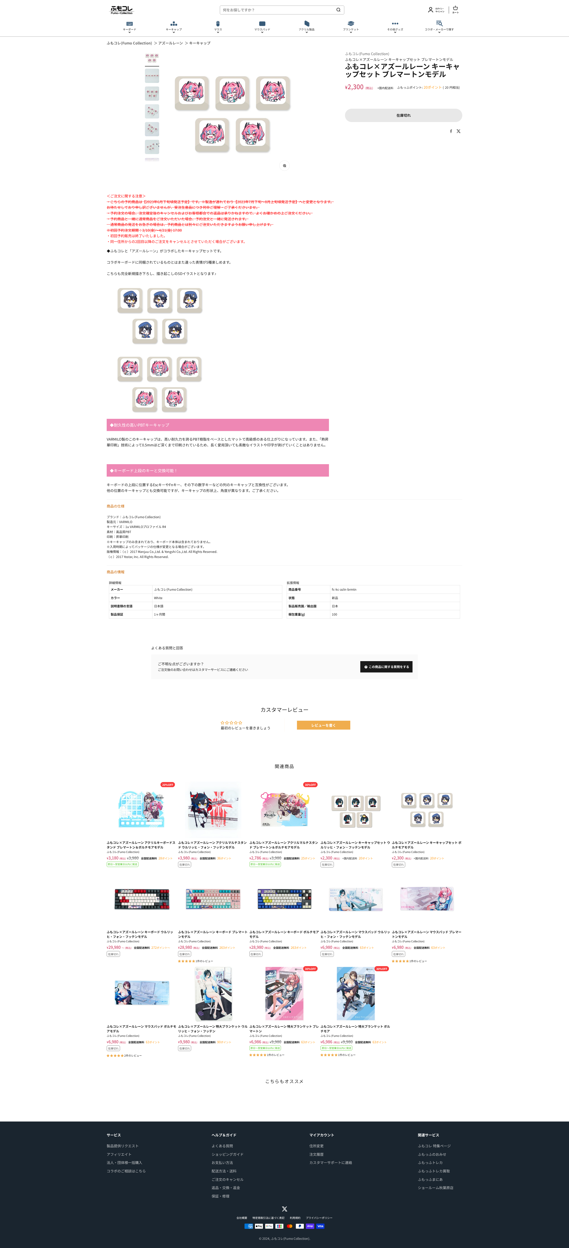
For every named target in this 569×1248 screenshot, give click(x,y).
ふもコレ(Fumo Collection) (129, 43)
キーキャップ (174, 29)
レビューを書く (323, 725)
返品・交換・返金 (226, 1187)
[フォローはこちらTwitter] (285, 1209)
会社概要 (241, 1218)
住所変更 (316, 1145)
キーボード (129, 29)
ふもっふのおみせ (432, 1154)
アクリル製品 (307, 29)
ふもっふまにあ (430, 1179)
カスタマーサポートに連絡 (330, 1162)
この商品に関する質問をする (388, 666)
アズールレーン (170, 43)
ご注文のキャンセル (228, 1179)
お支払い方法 (222, 1162)
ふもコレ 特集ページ (434, 1145)
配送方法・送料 (224, 1171)
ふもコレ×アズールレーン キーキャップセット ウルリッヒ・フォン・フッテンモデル (355, 844)
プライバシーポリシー (319, 1218)
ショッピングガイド (228, 1154)
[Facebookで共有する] (451, 131)
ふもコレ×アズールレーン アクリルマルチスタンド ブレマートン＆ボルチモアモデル (283, 844)
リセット (325, 9)
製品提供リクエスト (123, 1145)
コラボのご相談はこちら (126, 1171)
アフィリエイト (119, 1154)
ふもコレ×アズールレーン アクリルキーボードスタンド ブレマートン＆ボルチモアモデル (141, 844)
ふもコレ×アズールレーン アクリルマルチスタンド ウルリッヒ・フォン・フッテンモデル (212, 844)
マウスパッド (262, 29)
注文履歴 (316, 1154)
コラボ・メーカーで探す (439, 29)
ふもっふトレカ (430, 1162)
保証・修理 (220, 1196)
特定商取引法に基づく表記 (268, 1218)
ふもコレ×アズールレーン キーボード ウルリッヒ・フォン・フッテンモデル (140, 934)
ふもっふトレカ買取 (434, 1171)
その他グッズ (395, 29)
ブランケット (351, 29)
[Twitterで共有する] (458, 131)
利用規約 (295, 1218)
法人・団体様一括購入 (124, 1162)
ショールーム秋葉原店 (435, 1187)
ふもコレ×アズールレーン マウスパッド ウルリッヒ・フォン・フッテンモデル (355, 934)
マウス (218, 29)
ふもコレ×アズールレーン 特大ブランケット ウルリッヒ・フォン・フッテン (213, 1028)
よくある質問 (222, 1145)
